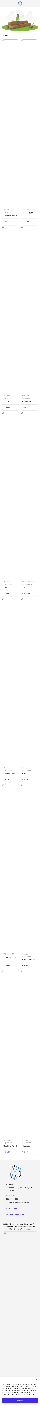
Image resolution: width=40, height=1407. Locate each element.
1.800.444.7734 (13, 1199)
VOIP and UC (27, 209)
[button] (37, 1380)
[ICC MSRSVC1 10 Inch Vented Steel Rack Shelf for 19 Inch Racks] (10, 123)
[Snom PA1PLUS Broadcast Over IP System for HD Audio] (10, 867)
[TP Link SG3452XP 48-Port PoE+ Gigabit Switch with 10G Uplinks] (29, 495)
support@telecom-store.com (18, 1202)
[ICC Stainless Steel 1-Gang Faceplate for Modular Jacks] (10, 681)
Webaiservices (25, 1229)
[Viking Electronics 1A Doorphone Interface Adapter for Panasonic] (10, 309)
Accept (20, 1401)
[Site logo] (20, 3)
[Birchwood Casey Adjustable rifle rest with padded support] (29, 309)
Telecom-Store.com (16, 1224)
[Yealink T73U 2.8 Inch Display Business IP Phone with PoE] (29, 123)
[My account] (37, 3)
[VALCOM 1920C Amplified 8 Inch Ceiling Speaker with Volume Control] (10, 1053)
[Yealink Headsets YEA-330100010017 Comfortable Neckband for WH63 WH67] (10, 495)
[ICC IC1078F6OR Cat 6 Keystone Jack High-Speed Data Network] (29, 867)
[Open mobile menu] (3, 3)
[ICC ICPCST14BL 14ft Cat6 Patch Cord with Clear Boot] (29, 681)
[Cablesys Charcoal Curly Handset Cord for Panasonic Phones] (29, 1053)
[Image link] (14, 1172)
